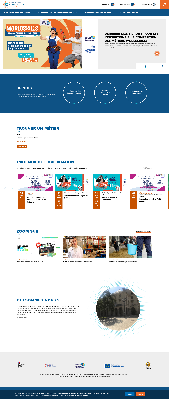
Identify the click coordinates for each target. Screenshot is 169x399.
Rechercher (22, 146)
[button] (139, 66)
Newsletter (106, 4)
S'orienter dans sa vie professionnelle (57, 12)
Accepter (141, 394)
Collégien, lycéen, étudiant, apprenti (74, 93)
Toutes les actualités (143, 231)
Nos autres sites (147, 4)
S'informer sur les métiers (98, 12)
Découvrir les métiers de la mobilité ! (31, 262)
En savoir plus (22, 318)
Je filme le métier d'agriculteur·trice (123, 262)
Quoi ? (19, 134)
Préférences (84, 395)
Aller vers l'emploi (128, 12)
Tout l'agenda (147, 168)
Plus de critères (21, 141)
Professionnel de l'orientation (136, 93)
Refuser (129, 394)
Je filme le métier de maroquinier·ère (77, 262)
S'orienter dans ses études (17, 12)
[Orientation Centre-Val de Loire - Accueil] (14, 4)
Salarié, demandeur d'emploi (105, 93)
